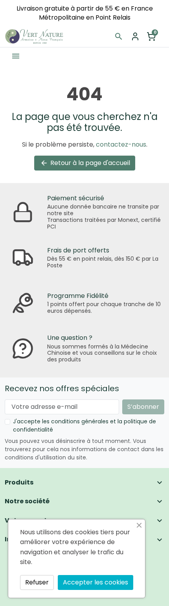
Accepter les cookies (95, 582)
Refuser (37, 582)
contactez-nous (121, 144)
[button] (118, 36)
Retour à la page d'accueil (85, 162)
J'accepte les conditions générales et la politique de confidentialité (84, 425)
